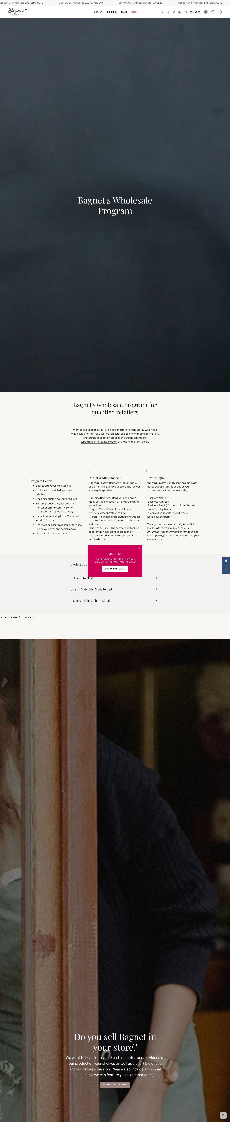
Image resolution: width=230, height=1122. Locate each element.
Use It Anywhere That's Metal (90, 600)
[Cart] (220, 12)
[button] (98, 12)
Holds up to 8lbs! (81, 578)
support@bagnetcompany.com (99, 441)
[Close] (139, 548)
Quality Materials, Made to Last (91, 589)
